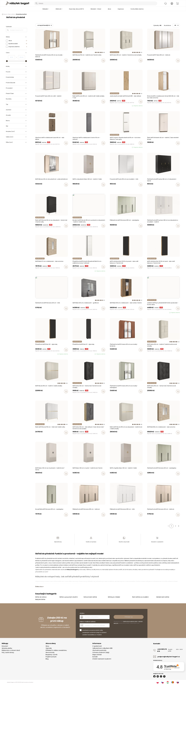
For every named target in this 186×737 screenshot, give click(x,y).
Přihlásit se (129, 617)
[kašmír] (73, 64)
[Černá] (75, 64)
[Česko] (162, 682)
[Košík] (177, 3)
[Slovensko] (178, 682)
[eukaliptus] (37, 64)
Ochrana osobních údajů (100, 652)
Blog (47, 659)
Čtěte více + (39, 587)
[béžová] (39, 64)
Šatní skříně (11, 14)
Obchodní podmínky (99, 650)
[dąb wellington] (75, 312)
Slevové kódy (50, 652)
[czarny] (110, 64)
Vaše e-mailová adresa (87, 622)
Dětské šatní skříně (162, 597)
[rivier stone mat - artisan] (116, 64)
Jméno (82, 613)
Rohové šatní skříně (90, 597)
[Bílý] (110, 188)
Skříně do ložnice (40, 597)
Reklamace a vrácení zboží (11, 650)
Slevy (47, 646)
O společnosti (97, 646)
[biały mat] (117, 64)
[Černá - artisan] (76, 395)
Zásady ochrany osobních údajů (130, 621)
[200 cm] (147, 64)
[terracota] (35, 64)
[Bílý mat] (80, 395)
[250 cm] (149, 64)
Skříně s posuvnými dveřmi (68, 597)
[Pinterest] (164, 676)
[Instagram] (158, 676)
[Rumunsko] (172, 682)
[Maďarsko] (167, 682)
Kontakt (95, 657)
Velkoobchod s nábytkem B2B (102, 648)
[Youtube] (161, 676)
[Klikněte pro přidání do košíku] (66, 60)
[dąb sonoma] (147, 436)
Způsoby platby (7, 648)
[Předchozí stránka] (168, 526)
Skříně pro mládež (114, 597)
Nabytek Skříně (40, 599)
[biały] (114, 229)
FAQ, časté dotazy (8, 652)
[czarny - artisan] (114, 64)
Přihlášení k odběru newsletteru (56, 650)
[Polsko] (157, 682)
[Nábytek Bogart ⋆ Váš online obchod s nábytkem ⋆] (17, 3)
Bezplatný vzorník (51, 655)
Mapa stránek (97, 655)
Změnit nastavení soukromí (101, 659)
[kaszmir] (112, 64)
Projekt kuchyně (51, 657)
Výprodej (49, 648)
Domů (5, 14)
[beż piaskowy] (112, 229)
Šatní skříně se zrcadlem (140, 597)
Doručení (5, 646)
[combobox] (95, 3)
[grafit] (73, 312)
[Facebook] (154, 676)
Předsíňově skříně (21, 14)
